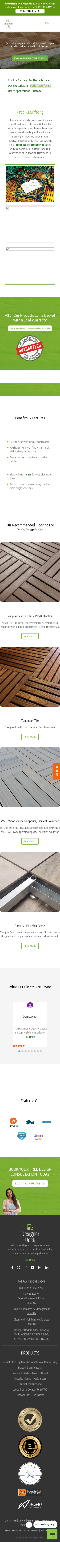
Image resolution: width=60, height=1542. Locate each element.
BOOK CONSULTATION (30, 11)
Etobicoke (34, 1530)
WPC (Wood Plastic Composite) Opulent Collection (30, 821)
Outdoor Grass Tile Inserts (30, 1395)
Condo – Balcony (17, 80)
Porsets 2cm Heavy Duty (43, 1362)
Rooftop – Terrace (39, 80)
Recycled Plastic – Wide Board (30, 1378)
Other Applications (19, 91)
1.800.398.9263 (36, 1281)
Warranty (23, 1525)
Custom (36, 91)
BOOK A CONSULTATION (30, 1183)
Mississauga (16, 1530)
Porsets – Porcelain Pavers (30, 926)
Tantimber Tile (30, 720)
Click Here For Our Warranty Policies (30, 328)
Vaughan (26, 1530)
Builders (13, 1521)
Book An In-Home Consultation (30, 58)
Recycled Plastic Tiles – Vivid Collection (30, 616)
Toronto (7, 1530)
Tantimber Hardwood (30, 1384)
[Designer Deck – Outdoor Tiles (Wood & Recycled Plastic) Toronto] (7, 24)
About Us (22, 1521)
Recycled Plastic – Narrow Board (30, 1373)
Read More (30, 636)
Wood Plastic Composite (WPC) (30, 1389)
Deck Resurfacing (18, 85)
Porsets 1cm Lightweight (16, 1362)
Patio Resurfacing (40, 85)
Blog (6, 1521)
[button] (19, 1051)
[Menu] (55, 22)
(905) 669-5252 (35, 1287)
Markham (44, 1530)
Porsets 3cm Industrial (30, 1367)
